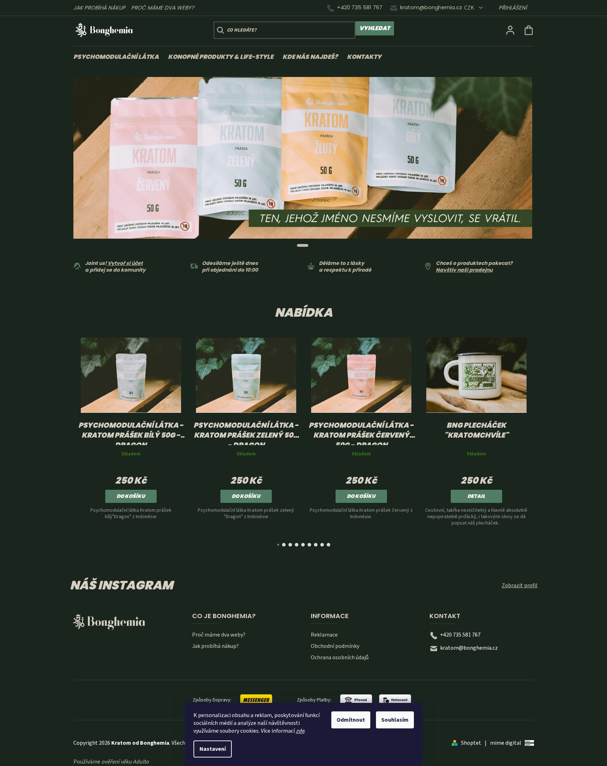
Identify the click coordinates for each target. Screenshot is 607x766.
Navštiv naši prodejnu (464, 269)
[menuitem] (118, 56)
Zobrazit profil (520, 585)
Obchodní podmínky (335, 646)
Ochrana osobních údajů (340, 657)
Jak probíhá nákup (99, 7)
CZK (469, 8)
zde (300, 731)
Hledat (374, 28)
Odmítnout (351, 720)
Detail (476, 496)
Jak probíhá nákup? (215, 646)
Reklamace (324, 635)
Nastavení (212, 749)
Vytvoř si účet (125, 263)
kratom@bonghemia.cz (431, 7)
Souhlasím (395, 720)
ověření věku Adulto (125, 762)
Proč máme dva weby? (162, 7)
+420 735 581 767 (359, 7)
